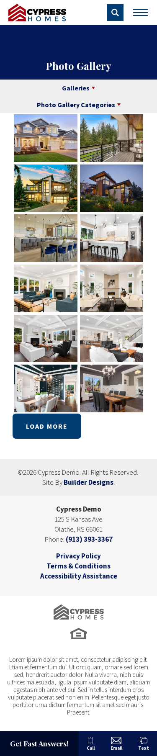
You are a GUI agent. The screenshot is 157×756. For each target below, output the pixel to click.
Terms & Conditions (78, 566)
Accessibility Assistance (78, 576)
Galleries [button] (76, 88)
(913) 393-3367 (89, 539)
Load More (47, 426)
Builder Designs (88, 482)
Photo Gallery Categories (76, 104)
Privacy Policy (78, 556)
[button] (115, 12)
